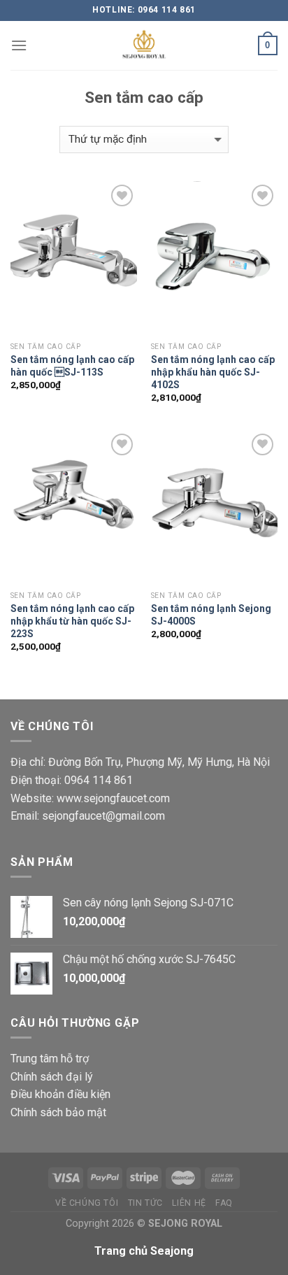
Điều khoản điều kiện (60, 1094)
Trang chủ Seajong (144, 1251)
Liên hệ (189, 1203)
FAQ (224, 1203)
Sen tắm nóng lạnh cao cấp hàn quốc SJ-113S (72, 366)
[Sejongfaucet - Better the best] (144, 45)
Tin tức (145, 1203)
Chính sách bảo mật (58, 1112)
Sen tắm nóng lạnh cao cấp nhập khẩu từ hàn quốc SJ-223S (72, 621)
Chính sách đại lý (51, 1076)
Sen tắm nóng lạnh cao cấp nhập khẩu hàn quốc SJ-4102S (213, 372)
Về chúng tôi (86, 1203)
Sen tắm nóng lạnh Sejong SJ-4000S (211, 615)
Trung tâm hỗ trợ (49, 1058)
